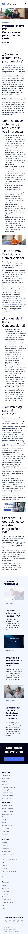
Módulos (4, 842)
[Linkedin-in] (14, 921)
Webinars (5, 894)
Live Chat (5, 865)
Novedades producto (8, 902)
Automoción (5, 831)
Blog (3, 905)
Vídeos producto (7, 899)
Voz (3, 857)
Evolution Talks (6, 891)
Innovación (5, 44)
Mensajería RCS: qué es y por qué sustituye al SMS (13, 613)
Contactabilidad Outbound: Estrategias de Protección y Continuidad (13, 713)
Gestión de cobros (7, 811)
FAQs (3, 908)
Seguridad (5, 877)
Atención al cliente (7, 805)
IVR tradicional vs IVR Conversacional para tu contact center (13, 32)
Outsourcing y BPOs (8, 814)
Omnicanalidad (6, 851)
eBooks (4, 885)
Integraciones (6, 874)
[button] (25, 4)
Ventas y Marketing (8, 808)
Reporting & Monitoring (9, 848)
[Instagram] (18, 921)
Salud (4, 820)
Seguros (4, 822)
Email (3, 862)
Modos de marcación (8, 854)
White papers (6, 888)
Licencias (5, 845)
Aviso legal (5, 790)
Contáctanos (6, 775)
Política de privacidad (8, 793)
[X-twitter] (6, 921)
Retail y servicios (7, 825)
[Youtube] (22, 921)
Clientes (4, 784)
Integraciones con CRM (9, 871)
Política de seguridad (8, 798)
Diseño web (6, 931)
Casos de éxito (6, 897)
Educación (5, 834)
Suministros (5, 828)
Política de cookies (7, 795)
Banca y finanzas (7, 817)
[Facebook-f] (10, 921)
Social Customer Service (9, 860)
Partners (4, 781)
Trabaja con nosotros (8, 787)
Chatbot (4, 868)
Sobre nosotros (6, 778)
